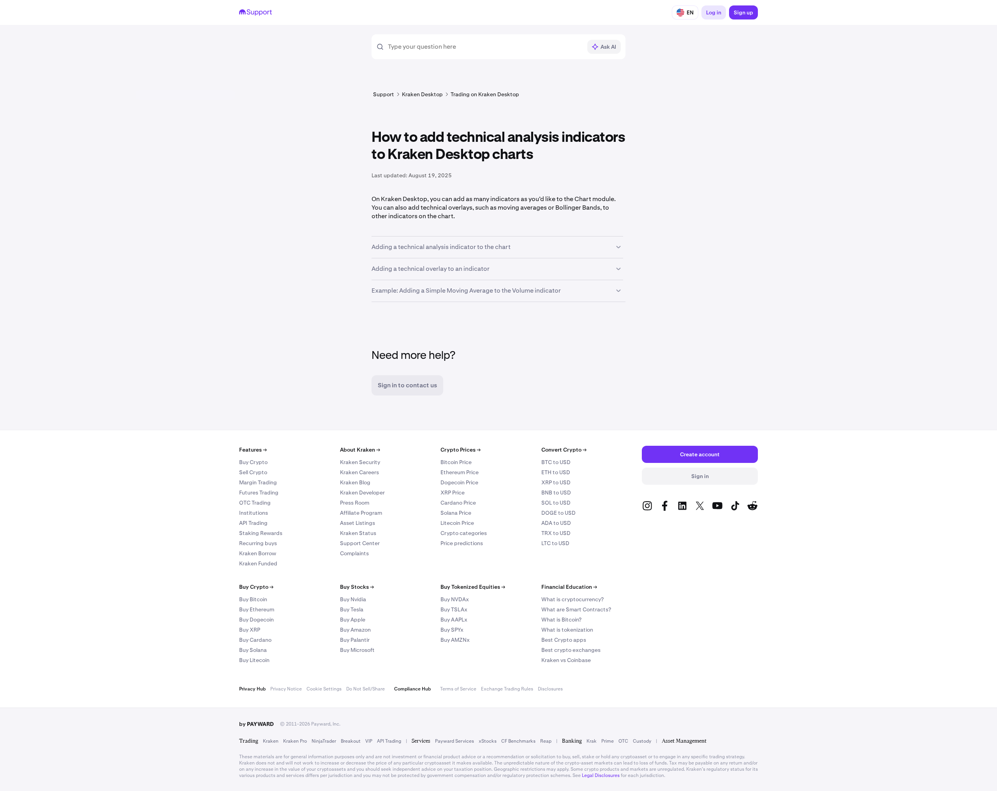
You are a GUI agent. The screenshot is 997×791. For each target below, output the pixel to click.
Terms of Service (458, 689)
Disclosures (550, 689)
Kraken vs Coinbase (566, 660)
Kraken (270, 741)
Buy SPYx (451, 629)
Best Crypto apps (563, 639)
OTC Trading (255, 502)
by (256, 723)
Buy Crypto (253, 462)
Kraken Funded (258, 563)
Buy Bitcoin (253, 599)
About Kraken (360, 449)
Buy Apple (352, 619)
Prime (607, 741)
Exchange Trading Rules (507, 689)
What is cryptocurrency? (572, 599)
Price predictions (461, 543)
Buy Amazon (355, 629)
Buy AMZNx (455, 639)
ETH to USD (555, 472)
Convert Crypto (564, 449)
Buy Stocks (357, 586)
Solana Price (455, 512)
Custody (642, 741)
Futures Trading (258, 492)
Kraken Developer (362, 492)
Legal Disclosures (601, 775)
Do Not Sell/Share (365, 689)
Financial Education (569, 586)
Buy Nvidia (353, 599)
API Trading (253, 522)
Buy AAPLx (453, 619)
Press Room (354, 502)
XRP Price (452, 492)
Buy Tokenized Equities (472, 586)
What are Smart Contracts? (576, 609)
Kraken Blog (355, 482)
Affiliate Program (361, 512)
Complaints (354, 553)
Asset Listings (357, 522)
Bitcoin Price (456, 462)
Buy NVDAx (454, 599)
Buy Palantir (355, 639)
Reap (545, 741)
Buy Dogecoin (256, 619)
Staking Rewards (260, 533)
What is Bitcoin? (561, 619)
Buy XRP (249, 629)
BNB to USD (556, 492)
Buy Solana (253, 649)
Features (253, 449)
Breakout (351, 741)
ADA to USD (556, 522)
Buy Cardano (255, 639)
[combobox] (485, 46)
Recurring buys (258, 543)
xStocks (488, 741)
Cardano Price (458, 502)
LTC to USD (555, 543)
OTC (623, 741)
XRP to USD (556, 482)
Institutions (253, 512)
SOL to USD (556, 502)
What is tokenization (567, 629)
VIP (368, 741)
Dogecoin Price (459, 482)
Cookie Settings (324, 689)
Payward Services (454, 741)
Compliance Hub (412, 689)
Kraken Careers (359, 472)
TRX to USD (556, 533)
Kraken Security (360, 462)
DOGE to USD (558, 512)
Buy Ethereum (256, 609)
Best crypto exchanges (571, 649)
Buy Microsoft (357, 649)
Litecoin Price (457, 522)
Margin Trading (258, 482)
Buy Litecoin (254, 660)
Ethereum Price (459, 472)
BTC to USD (556, 462)
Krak (592, 741)
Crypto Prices (460, 449)
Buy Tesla (351, 609)
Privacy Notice (286, 689)
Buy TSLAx (453, 609)
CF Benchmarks (518, 741)
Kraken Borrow (257, 553)
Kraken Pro (295, 741)
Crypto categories (463, 533)
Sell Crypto (253, 472)
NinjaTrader (324, 741)
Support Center (360, 543)
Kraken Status (358, 533)
